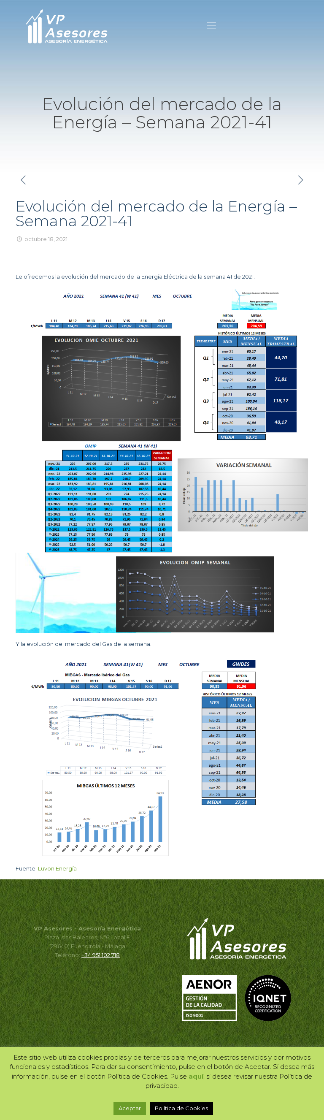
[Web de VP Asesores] (66, 25)
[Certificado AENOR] (212, 1019)
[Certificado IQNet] (268, 1019)
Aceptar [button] (130, 1108)
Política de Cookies (181, 1108)
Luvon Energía (57, 868)
